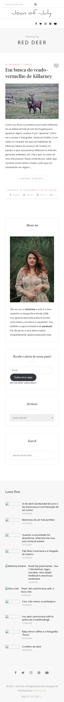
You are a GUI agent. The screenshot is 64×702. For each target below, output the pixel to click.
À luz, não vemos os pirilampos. (39, 601)
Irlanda (14, 64)
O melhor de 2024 (31, 646)
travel (28, 64)
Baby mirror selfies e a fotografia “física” (40, 633)
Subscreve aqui (23, 377)
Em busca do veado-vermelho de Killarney (28, 72)
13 (56, 65)
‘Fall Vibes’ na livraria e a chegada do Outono (40, 552)
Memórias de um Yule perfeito (38, 519)
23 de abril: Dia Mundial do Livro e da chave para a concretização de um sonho (40, 507)
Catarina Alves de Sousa (40, 190)
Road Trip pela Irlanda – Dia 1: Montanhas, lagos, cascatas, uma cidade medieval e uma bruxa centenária (43, 572)
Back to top (31, 696)
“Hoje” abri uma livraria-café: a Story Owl (37, 590)
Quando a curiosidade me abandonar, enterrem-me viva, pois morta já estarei (38, 538)
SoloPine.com (39, 690)
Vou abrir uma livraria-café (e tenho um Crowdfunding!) (38, 618)
